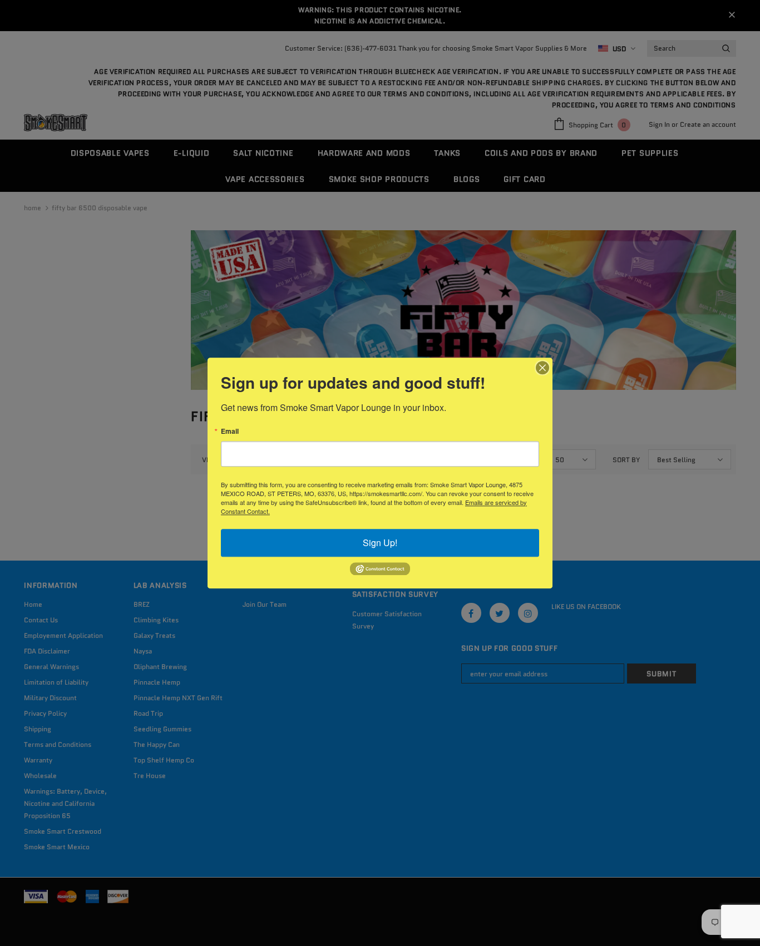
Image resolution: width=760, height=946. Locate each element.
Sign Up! (380, 542)
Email (230, 431)
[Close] (542, 367)
